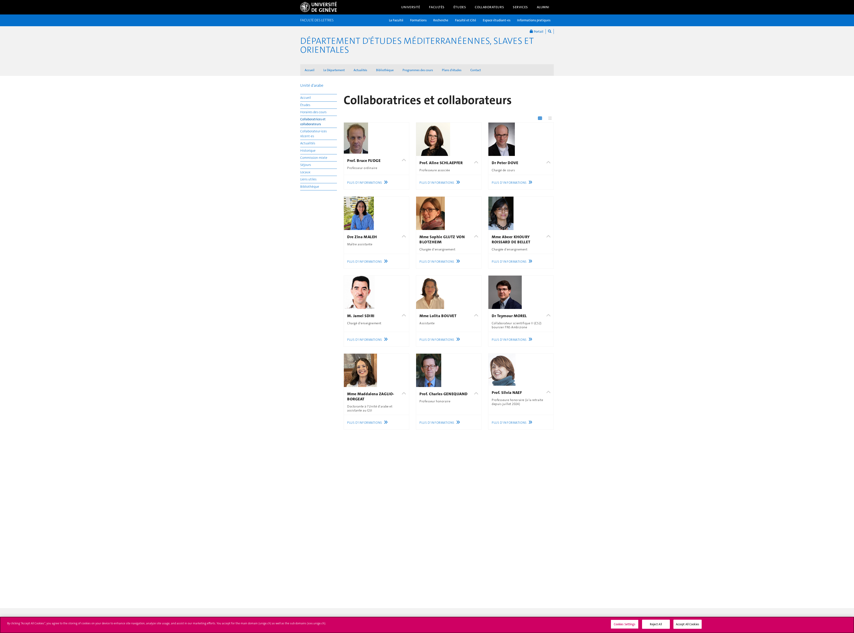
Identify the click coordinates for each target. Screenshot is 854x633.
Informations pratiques (533, 20)
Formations (418, 20)
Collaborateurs (489, 7)
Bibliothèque (385, 70)
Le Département (334, 70)
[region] (427, 625)
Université (410, 7)
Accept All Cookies (687, 624)
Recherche (440, 20)
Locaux (305, 172)
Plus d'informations (364, 183)
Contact (475, 70)
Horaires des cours (313, 112)
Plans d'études (451, 70)
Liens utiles (308, 179)
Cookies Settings (624, 624)
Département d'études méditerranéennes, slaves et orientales (417, 45)
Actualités (360, 70)
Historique (308, 150)
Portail (538, 31)
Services (520, 7)
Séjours (305, 165)
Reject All (656, 624)
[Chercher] (550, 31)
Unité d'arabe (311, 85)
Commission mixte (313, 157)
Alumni (543, 7)
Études (459, 7)
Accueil (309, 70)
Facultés (437, 7)
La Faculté (396, 20)
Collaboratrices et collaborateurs (313, 121)
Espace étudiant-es (496, 20)
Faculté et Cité (465, 20)
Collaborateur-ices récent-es (313, 133)
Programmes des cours (418, 70)
